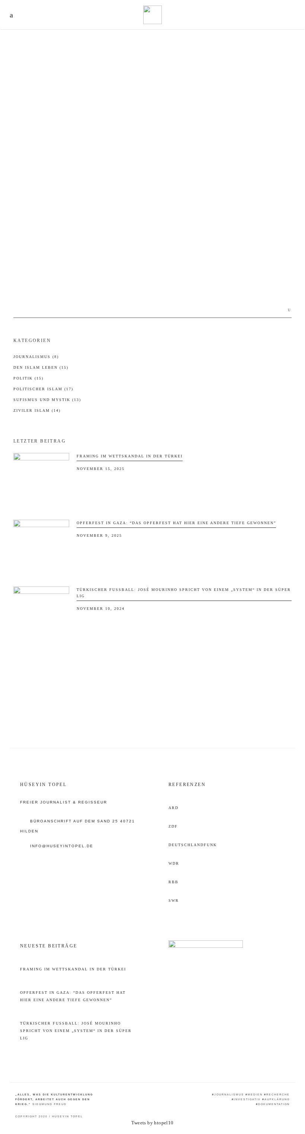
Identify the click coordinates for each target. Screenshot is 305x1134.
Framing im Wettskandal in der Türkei (130, 456)
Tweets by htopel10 (152, 1122)
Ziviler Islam (37, 410)
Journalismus (36, 357)
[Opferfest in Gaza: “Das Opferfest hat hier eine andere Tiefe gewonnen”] (41, 547)
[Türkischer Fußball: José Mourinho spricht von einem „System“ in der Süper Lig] (41, 614)
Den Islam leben (40, 367)
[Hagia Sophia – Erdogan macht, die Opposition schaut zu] (78, 116)
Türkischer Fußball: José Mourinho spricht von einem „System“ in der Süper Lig (76, 1030)
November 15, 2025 (101, 469)
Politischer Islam (43, 389)
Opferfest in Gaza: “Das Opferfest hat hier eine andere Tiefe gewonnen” (176, 523)
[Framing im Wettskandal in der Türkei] (41, 481)
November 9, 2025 (99, 535)
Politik (22, 170)
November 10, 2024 (101, 609)
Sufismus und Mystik (47, 400)
